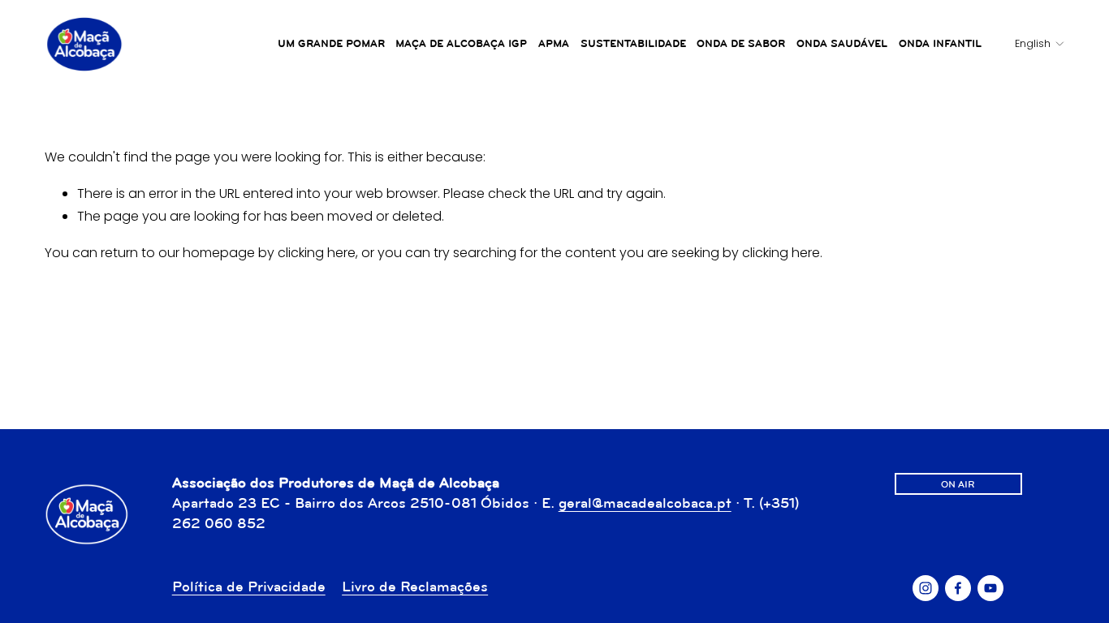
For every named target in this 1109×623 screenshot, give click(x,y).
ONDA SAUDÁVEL (841, 43)
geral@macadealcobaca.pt (645, 503)
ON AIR (958, 484)
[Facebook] (958, 588)
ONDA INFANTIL (940, 43)
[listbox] (1028, 44)
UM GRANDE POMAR (331, 43)
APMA (553, 43)
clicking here (317, 252)
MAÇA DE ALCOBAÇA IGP (461, 43)
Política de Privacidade (249, 586)
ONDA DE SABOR (741, 43)
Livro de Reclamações (415, 586)
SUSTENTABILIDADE (633, 43)
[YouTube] (990, 588)
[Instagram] (926, 588)
